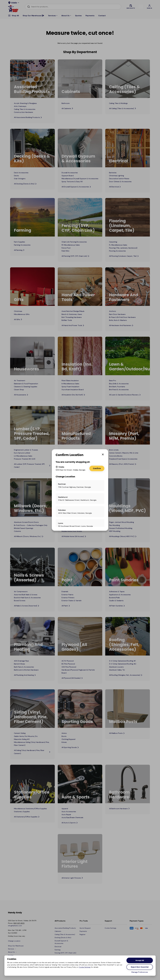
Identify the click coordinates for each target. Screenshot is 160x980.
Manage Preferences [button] (139, 972)
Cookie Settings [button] (85, 967)
